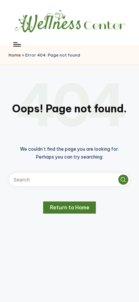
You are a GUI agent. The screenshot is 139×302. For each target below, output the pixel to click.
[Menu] (16, 44)
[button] (123, 180)
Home (15, 55)
